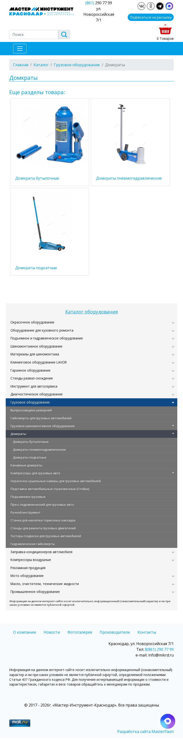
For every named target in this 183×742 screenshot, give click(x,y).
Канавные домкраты (26, 465)
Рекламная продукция (28, 567)
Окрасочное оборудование (32, 322)
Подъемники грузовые (28, 497)
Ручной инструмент (25, 512)
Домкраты (18, 434)
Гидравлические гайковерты (32, 544)
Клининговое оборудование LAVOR (38, 362)
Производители (115, 632)
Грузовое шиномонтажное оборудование (42, 426)
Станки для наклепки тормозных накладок (43, 520)
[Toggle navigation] (19, 48)
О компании (24, 632)
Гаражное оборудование (30, 370)
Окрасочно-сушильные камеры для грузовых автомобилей (55, 481)
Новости (52, 632)
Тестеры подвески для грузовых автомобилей (45, 536)
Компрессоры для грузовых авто (35, 473)
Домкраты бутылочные (31, 441)
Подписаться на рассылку (151, 17)
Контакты (146, 632)
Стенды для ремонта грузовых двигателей (43, 528)
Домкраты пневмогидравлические (39, 449)
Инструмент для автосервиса (33, 386)
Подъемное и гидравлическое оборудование (46, 338)
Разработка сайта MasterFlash (145, 731)
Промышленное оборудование (35, 591)
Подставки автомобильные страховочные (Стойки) (49, 489)
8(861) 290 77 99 (159, 649)
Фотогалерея (79, 632)
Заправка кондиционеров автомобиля (41, 552)
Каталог (41, 64)
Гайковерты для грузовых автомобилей (40, 418)
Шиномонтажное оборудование (36, 346)
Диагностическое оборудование (36, 394)
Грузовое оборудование (30, 402)
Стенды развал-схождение (31, 378)
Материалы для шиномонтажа (34, 354)
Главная (20, 64)
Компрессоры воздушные (30, 559)
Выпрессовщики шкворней (31, 410)
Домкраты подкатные (29, 457)
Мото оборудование (27, 575)
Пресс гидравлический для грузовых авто (42, 504)
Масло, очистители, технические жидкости (44, 583)
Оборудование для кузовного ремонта (41, 330)
